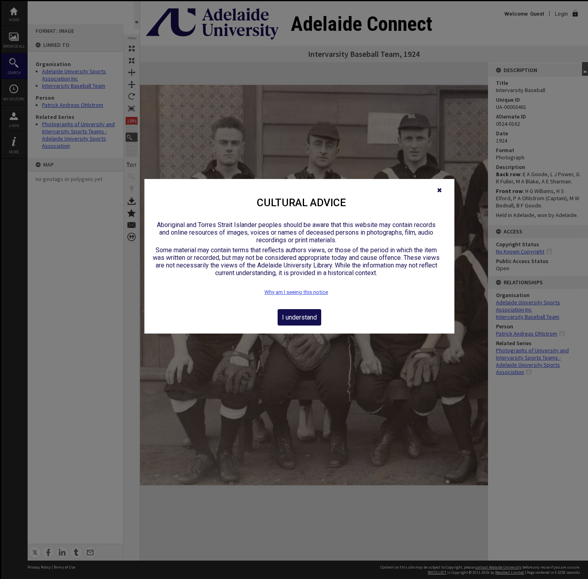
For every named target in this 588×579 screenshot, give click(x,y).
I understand (299, 317)
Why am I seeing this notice (296, 292)
